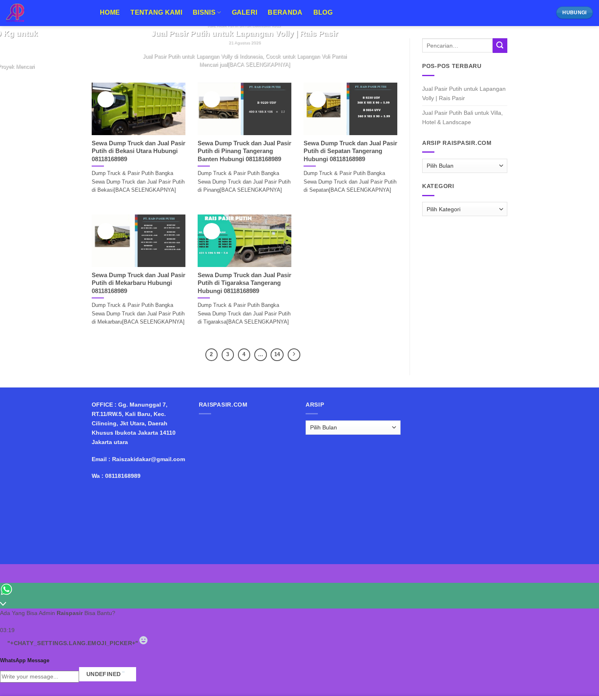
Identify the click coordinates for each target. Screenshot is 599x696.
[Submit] (500, 45)
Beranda (285, 12)
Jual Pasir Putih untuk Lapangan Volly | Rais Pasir (464, 93)
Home (110, 12)
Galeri (245, 12)
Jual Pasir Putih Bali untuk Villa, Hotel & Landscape (462, 117)
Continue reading (244, 79)
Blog (323, 12)
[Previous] (99, 57)
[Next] (119, 57)
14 (277, 354)
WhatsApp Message (24, 660)
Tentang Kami (156, 12)
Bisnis (204, 12)
